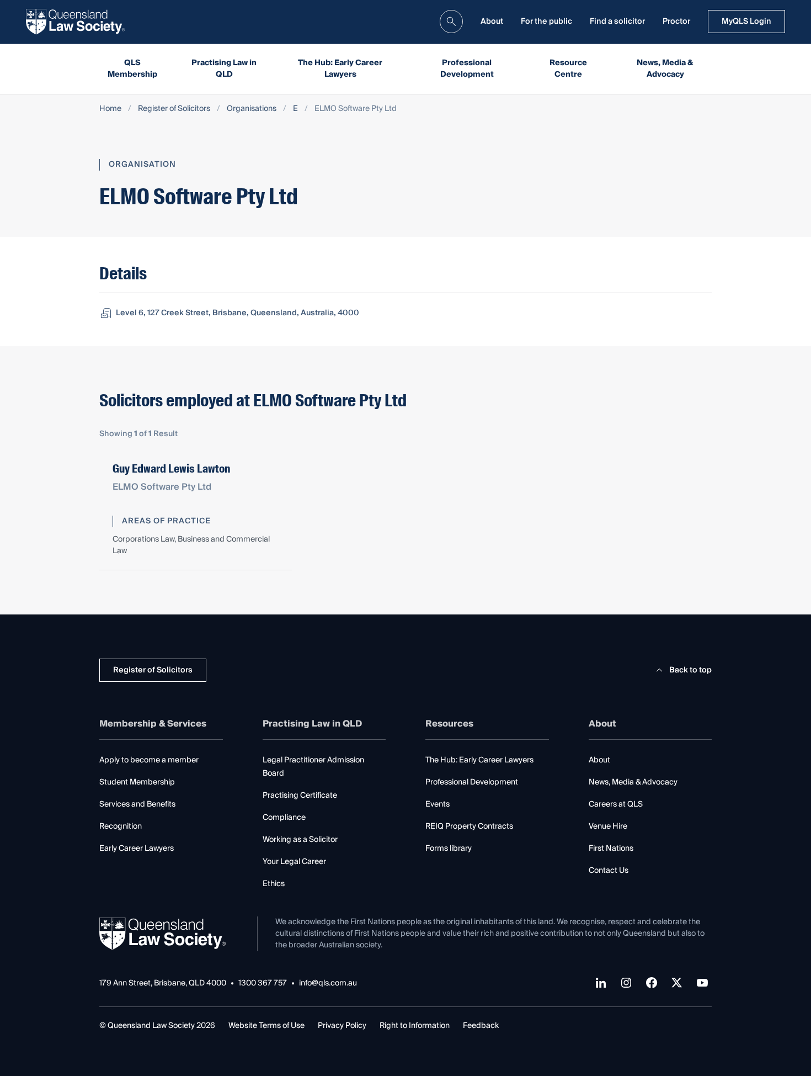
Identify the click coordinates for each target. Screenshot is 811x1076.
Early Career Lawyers (136, 848)
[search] (451, 21)
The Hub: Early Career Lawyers (340, 68)
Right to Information (415, 1025)
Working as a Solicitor (300, 839)
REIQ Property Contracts (469, 826)
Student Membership (137, 782)
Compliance (284, 817)
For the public (546, 21)
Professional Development (467, 68)
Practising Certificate (300, 795)
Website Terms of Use (266, 1025)
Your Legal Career (294, 861)
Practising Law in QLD (224, 68)
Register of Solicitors (174, 109)
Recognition (120, 826)
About (492, 21)
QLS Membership (132, 68)
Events (437, 804)
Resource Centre (568, 68)
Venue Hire (608, 826)
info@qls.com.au (328, 983)
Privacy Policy (342, 1025)
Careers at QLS (616, 804)
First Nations (611, 848)
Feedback (481, 1025)
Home (110, 109)
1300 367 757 (262, 983)
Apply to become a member (149, 760)
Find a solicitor (617, 21)
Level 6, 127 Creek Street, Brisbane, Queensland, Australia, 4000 (237, 313)
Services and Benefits (137, 804)
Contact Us (608, 870)
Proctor (676, 21)
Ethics (274, 884)
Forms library (448, 848)
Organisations (251, 109)
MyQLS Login (746, 21)
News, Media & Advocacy (665, 68)
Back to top (690, 670)
